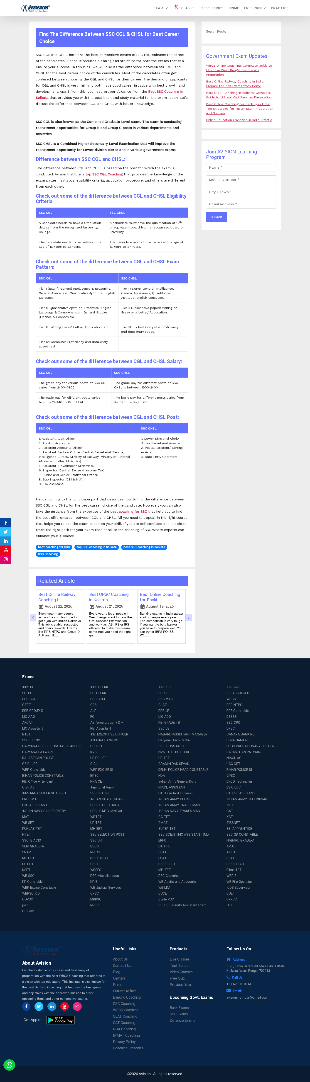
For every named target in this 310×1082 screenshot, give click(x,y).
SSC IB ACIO (31, 840)
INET (230, 805)
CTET (26, 705)
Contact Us (122, 965)
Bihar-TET (234, 870)
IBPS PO (28, 687)
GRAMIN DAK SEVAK (173, 764)
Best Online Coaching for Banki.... (160, 597)
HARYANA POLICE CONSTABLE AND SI (51, 746)
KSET (26, 870)
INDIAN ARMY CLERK (174, 799)
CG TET (164, 817)
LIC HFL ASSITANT (240, 793)
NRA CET (97, 781)
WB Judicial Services (105, 887)
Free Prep (253, 8)
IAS (229, 905)
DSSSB (231, 717)
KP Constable (32, 882)
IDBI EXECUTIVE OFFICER (109, 734)
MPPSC (95, 899)
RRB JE (163, 711)
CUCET (163, 893)
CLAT (162, 705)
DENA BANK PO (238, 740)
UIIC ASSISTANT (34, 805)
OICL (94, 764)
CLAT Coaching (125, 1016)
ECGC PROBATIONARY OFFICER (250, 746)
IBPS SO (164, 687)
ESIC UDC (233, 787)
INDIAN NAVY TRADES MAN (179, 811)
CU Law (28, 911)
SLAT (162, 852)
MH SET (96, 829)
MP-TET (164, 870)
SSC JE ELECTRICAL (105, 805)
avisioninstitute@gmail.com (247, 997)
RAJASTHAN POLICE (38, 758)
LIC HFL (164, 846)
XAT (229, 817)
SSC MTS (165, 699)
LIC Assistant (32, 728)
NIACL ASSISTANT (172, 787)
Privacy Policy (124, 1042)
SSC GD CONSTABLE (242, 834)
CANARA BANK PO (240, 734)
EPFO (162, 840)
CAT (229, 811)
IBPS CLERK (99, 687)
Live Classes (180, 959)
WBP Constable (34, 770)
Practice (280, 8)
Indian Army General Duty (177, 781)
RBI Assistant (100, 728)
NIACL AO (233, 758)
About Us (120, 959)
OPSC (94, 893)
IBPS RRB (233, 687)
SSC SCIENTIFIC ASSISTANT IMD (183, 834)
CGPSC (27, 899)
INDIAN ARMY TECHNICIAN (247, 799)
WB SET (28, 823)
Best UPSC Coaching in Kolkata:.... (109, 597)
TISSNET (233, 823)
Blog (116, 972)
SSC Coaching (124, 1004)
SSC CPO (233, 723)
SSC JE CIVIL (100, 793)
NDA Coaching (124, 1029)
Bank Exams (179, 1008)
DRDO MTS (30, 799)
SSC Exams (179, 1014)
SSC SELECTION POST (107, 834)
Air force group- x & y (106, 723)
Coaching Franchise (128, 1048)
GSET (94, 864)
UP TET (164, 758)
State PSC (166, 899)
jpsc (25, 905)
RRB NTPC (234, 705)
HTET (26, 834)
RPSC (94, 905)
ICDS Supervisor (238, 887)
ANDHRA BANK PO (104, 740)
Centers (119, 978)
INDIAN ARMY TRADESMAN (179, 805)
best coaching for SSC (128, 511)
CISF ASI (28, 787)
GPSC (230, 776)
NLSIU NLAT (99, 858)
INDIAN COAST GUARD (107, 799)
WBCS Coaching (125, 1010)
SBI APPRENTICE (239, 829)
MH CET (28, 858)
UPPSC (231, 899)
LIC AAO (28, 717)
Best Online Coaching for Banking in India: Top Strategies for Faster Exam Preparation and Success (239, 108)
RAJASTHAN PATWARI (243, 752)
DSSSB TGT (235, 864)
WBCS (231, 699)
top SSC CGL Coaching (104, 174)
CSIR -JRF (29, 764)
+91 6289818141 (238, 984)
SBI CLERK (98, 693)
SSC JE (163, 728)
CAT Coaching (124, 1023)
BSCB (94, 846)
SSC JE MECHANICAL (106, 811)
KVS (93, 752)
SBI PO (27, 693)
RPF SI (95, 852)
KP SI (94, 882)
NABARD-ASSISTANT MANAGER (182, 734)
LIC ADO (164, 717)
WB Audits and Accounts (177, 882)
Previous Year (180, 985)
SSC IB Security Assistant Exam (182, 905)
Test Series (212, 8)
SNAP (26, 852)
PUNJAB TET (32, 829)
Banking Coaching (127, 997)
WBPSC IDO (31, 893)
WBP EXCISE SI (101, 770)
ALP (93, 711)
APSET (231, 846)
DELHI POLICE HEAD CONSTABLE (183, 770)
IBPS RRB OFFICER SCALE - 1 (44, 793)
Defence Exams (182, 1020)
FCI (92, 717)
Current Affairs (125, 991)
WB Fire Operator (239, 882)
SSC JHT (97, 840)
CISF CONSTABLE (171, 746)
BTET (26, 734)
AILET (231, 852)
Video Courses (181, 972)
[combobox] (241, 32)
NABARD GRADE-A (240, 840)
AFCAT (27, 723)
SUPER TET (167, 829)
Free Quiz (177, 978)
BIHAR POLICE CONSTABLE (43, 776)
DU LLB (27, 864)
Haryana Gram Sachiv (174, 740)
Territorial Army (102, 787)
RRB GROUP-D (32, 711)
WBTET (96, 817)
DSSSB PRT (167, 864)
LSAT (162, 858)
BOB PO (96, 746)
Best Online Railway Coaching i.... (56, 597)
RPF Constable (237, 711)
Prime (234, 8)
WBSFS (95, 870)
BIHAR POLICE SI (239, 770)
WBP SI (231, 876)
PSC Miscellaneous (104, 876)
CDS (93, 705)
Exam (159, 8)
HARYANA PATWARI (37, 752)
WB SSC (28, 876)
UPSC (230, 728)
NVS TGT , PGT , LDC (174, 752)
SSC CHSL (98, 699)
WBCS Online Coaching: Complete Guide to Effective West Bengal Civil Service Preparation (239, 70)
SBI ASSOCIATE (238, 693)
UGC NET (233, 764)
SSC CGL (29, 699)
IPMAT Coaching (126, 1035)
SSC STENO (31, 740)
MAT (25, 817)
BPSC (94, 776)
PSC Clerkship (168, 876)
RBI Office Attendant (37, 781)
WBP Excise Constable (39, 887)
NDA (161, 776)
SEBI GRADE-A (33, 846)
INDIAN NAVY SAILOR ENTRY (44, 811)
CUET (230, 893)
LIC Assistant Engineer (175, 793)
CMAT (163, 823)
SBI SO (163, 693)
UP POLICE (98, 758)
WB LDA (164, 887)
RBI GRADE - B (169, 723)
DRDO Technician (239, 781)
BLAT (230, 858)
